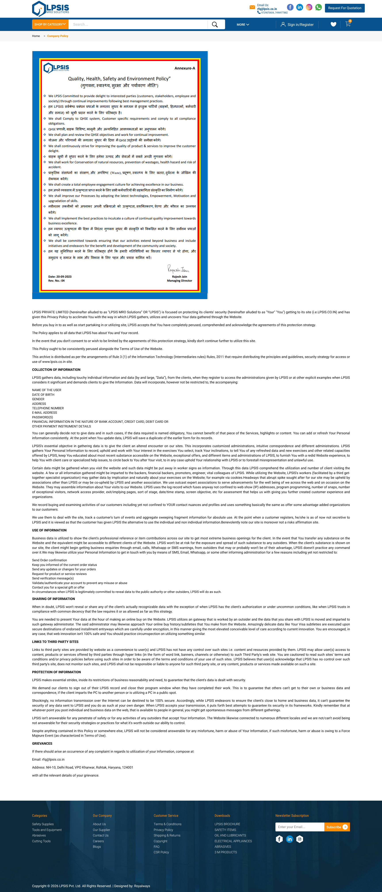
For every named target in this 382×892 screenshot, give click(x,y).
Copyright (160, 841)
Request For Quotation (344, 8)
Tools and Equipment (47, 830)
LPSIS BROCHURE (227, 824)
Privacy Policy (163, 830)
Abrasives (39, 836)
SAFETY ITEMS (225, 830)
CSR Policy (161, 852)
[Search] (214, 24)
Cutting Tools (41, 841)
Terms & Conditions (167, 824)
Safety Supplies (43, 824)
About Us (99, 824)
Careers (98, 841)
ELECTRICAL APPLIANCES (233, 841)
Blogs (97, 847)
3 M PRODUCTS (226, 852)
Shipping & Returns (167, 836)
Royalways (142, 886)
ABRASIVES (223, 847)
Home (36, 36)
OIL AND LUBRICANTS (230, 836)
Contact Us (101, 836)
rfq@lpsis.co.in (267, 9)
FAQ (157, 847)
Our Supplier (101, 830)
